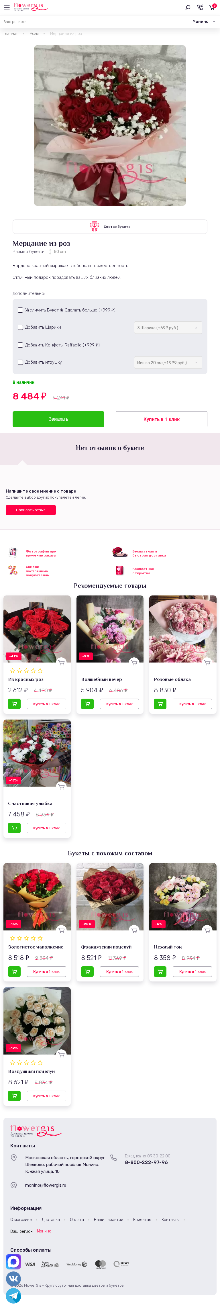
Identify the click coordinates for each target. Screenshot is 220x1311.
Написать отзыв (31, 510)
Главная (10, 33)
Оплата (77, 1219)
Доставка (51, 1219)
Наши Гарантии (108, 1219)
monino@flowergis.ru (45, 1185)
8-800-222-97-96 (146, 1162)
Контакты (170, 1219)
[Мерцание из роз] (110, 125)
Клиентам (142, 1219)
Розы (34, 33)
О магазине (21, 1219)
